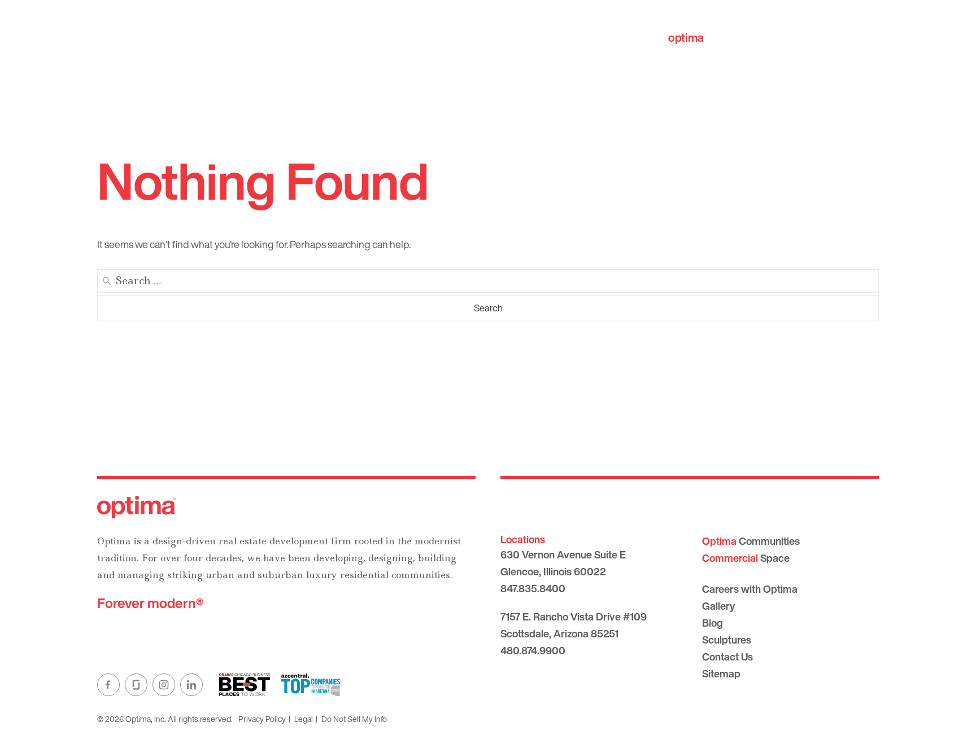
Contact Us (727, 656)
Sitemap (721, 673)
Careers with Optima (750, 589)
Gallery (718, 605)
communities (720, 37)
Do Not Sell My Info (354, 719)
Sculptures (726, 639)
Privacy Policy (262, 719)
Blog (712, 622)
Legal (303, 719)
